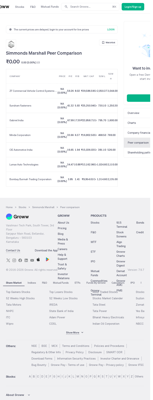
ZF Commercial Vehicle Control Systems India (33, 90)
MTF (93, 242)
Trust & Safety (62, 266)
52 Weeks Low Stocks (63, 298)
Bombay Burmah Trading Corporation (30, 179)
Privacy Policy (74, 352)
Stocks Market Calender (108, 298)
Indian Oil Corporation (106, 324)
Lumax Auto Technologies (24, 164)
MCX (54, 346)
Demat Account (121, 273)
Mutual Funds (95, 273)
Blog (60, 234)
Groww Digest (120, 263)
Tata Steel (99, 305)
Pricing (62, 228)
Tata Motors (13, 305)
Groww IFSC (136, 365)
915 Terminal (121, 225)
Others (139, 376)
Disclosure (95, 352)
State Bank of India (61, 311)
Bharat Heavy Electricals (108, 317)
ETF (93, 252)
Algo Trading (121, 244)
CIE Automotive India (21, 149)
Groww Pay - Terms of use (67, 365)
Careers (62, 249)
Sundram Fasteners (20, 105)
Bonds (140, 223)
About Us (63, 223)
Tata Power (100, 311)
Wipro (9, 324)
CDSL (53, 324)
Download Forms (41, 358)
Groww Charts (120, 254)
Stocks (95, 223)
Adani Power (57, 317)
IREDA (53, 305)
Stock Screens (121, 234)
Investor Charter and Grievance (119, 358)
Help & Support (62, 257)
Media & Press (63, 241)
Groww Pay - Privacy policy (106, 365)
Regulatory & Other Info (46, 352)
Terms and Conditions (75, 346)
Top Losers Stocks (61, 292)
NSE (34, 346)
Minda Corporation (20, 135)
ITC (8, 317)
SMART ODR (114, 352)
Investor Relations (64, 276)
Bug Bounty (38, 365)
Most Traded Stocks (105, 292)
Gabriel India (17, 120)
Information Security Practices (76, 358)
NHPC (10, 311)
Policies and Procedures (109, 346)
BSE (44, 346)
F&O (93, 232)
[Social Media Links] (8, 260)
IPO (93, 261)
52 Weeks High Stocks (20, 298)
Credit (140, 232)
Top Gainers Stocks (18, 292)
